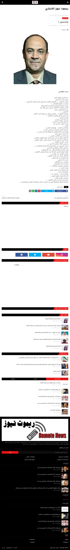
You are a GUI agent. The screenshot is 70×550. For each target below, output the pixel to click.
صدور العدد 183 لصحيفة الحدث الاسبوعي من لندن (49, 474)
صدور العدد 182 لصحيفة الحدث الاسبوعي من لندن (49, 481)
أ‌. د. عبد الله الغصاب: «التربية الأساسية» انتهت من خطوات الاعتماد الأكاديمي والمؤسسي (40, 358)
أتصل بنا (15, 548)
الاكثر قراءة (57, 379)
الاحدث (35, 379)
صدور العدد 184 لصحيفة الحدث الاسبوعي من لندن (49, 403)
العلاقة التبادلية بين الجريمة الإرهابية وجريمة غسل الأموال (47, 339)
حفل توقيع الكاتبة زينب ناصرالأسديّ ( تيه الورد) (49, 390)
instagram (65, 542)
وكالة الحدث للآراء (30, 457)
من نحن (3, 548)
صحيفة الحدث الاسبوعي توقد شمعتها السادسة (49, 396)
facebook (32, 539)
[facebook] (21, 255)
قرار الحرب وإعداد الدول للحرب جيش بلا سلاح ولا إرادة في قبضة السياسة (43, 326)
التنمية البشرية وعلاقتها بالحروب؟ (53, 319)
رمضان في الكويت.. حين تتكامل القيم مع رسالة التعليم (48, 332)
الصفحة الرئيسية (64, 15)
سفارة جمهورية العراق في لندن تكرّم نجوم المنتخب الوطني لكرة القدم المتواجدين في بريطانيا (38, 488)
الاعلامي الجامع (57, 371)
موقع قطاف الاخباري (30, 460)
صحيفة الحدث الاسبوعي (62, 460)
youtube (32, 542)
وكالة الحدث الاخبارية (63, 457)
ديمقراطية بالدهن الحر (55, 410)
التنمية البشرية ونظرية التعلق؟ (53, 346)
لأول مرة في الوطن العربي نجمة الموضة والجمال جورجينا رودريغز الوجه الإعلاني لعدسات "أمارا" (38, 364)
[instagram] (62, 255)
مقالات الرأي (57, 15)
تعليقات (13, 379)
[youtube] (48, 255)
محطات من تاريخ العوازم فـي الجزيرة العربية (50, 383)
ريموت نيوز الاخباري (56, 8)
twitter (66, 539)
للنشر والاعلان (9, 548)
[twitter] (35, 255)
